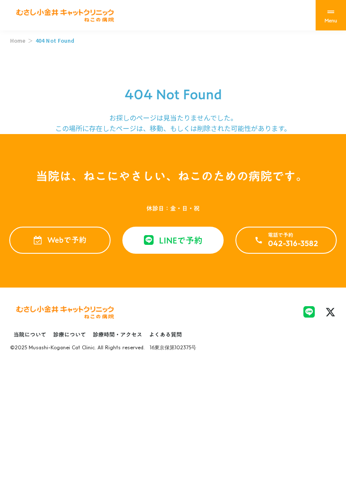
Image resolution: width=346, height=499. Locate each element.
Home (17, 40)
